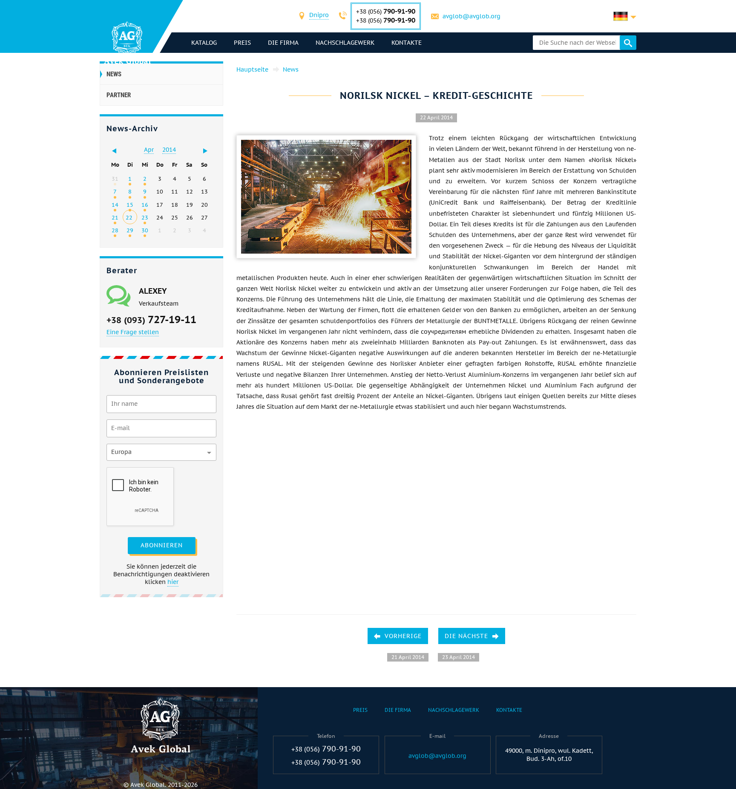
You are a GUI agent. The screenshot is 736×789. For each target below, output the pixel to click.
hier (172, 582)
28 (115, 230)
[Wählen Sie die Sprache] (624, 16)
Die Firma (283, 42)
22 (129, 217)
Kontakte (406, 42)
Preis (242, 42)
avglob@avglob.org (471, 16)
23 (144, 217)
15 (129, 204)
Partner (118, 95)
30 (144, 230)
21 (115, 217)
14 (115, 204)
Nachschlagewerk (345, 42)
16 (144, 204)
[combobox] (319, 16)
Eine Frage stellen (132, 332)
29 (129, 230)
